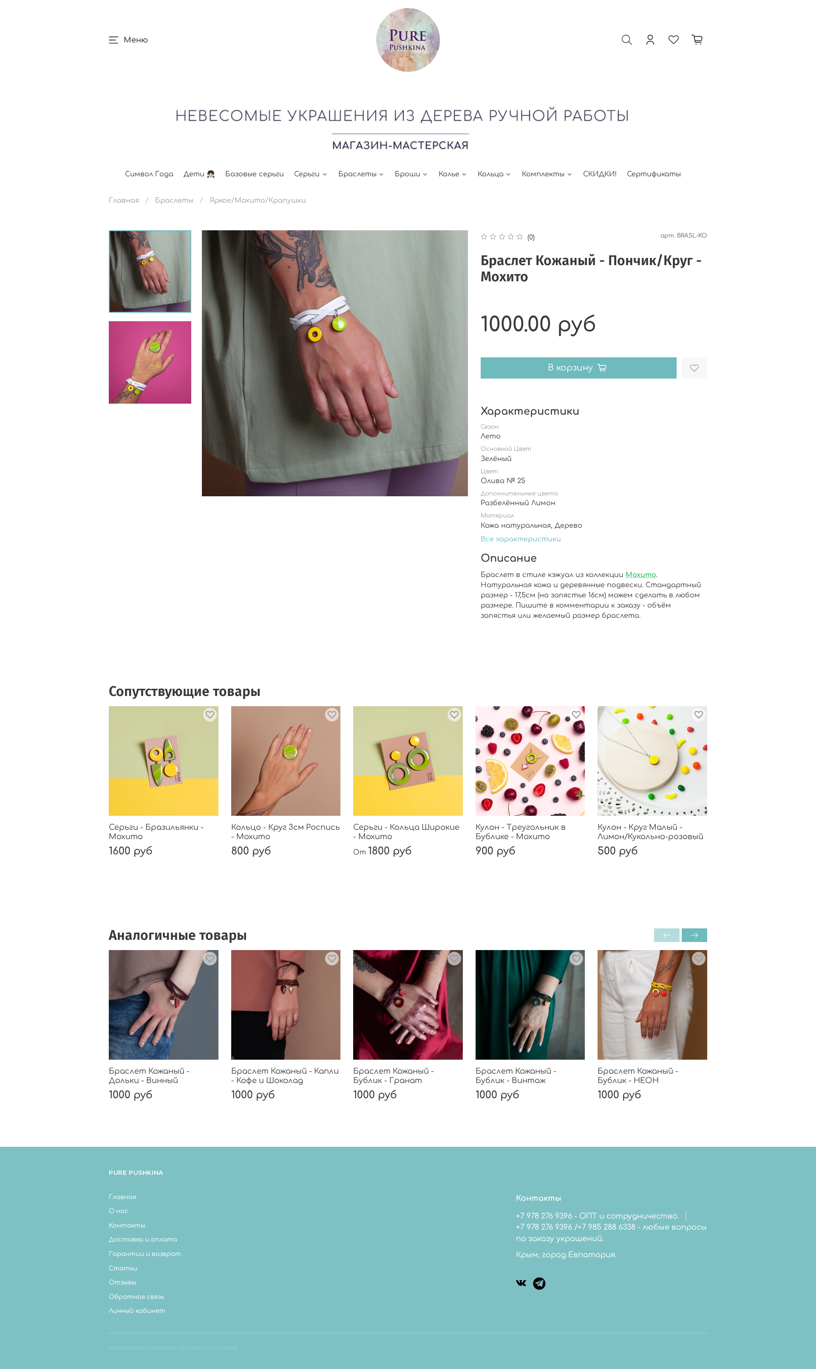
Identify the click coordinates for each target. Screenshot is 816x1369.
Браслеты (357, 174)
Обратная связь (136, 1296)
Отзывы (122, 1282)
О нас (118, 1211)
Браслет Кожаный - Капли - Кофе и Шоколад (285, 1076)
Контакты (127, 1225)
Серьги (307, 174)
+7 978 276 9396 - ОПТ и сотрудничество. (597, 1216)
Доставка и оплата (143, 1239)
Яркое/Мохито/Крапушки (258, 200)
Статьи (123, 1268)
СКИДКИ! (600, 174)
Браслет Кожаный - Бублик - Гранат (393, 1076)
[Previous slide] (219, 363)
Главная (124, 200)
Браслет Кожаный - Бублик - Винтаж (516, 1076)
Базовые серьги (254, 174)
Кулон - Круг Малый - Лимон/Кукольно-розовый (650, 832)
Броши (407, 174)
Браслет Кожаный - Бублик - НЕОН (638, 1076)
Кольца (491, 174)
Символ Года (149, 174)
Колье (449, 174)
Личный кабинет (137, 1310)
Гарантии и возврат (145, 1253)
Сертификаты (654, 174)
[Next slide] (451, 363)
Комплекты (543, 174)
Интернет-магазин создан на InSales (173, 1347)
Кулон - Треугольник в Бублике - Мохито (521, 832)
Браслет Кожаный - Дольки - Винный (149, 1076)
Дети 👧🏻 (199, 174)
